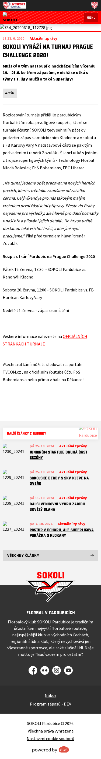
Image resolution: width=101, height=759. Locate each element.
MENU (91, 17)
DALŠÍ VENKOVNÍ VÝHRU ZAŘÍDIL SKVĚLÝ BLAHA (58, 507)
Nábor (50, 695)
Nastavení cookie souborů (50, 738)
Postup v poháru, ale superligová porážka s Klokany (62, 533)
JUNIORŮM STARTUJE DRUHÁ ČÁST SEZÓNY (58, 455)
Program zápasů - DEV (50, 704)
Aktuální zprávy (73, 446)
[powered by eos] (50, 749)
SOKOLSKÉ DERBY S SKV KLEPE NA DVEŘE (59, 481)
